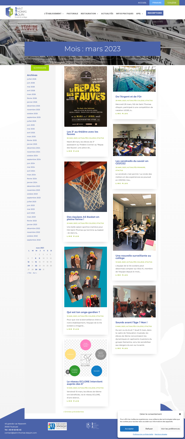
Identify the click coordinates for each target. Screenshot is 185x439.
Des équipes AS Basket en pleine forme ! (83, 218)
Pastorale (72, 13)
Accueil (142, 2)
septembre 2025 (34, 117)
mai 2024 (31, 167)
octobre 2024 (32, 156)
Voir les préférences (170, 429)
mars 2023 (31, 217)
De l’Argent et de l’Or (129, 96)
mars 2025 (31, 136)
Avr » (35, 273)
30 (40, 269)
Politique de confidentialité (143, 434)
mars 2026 (31, 94)
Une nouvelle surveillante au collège (133, 257)
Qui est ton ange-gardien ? (83, 312)
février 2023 (32, 221)
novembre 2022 (33, 232)
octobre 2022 (32, 236)
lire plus (73, 151)
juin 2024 (31, 163)
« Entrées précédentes (73, 412)
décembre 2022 (33, 228)
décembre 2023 (33, 186)
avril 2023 (31, 213)
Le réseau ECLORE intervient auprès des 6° (84, 382)
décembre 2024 (33, 148)
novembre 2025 (33, 110)
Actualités (107, 13)
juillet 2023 (31, 202)
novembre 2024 (33, 152)
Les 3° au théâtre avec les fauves (82, 133)
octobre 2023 (32, 194)
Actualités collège (87, 138)
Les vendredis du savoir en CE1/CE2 (132, 162)
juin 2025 (31, 125)
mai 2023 (31, 209)
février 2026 (32, 98)
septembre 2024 (34, 159)
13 (28, 262)
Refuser (149, 429)
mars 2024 (31, 175)
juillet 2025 (31, 121)
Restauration (88, 13)
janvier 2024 (32, 182)
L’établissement (52, 13)
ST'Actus (100, 138)
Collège (172, 2)
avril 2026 (31, 90)
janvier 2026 (32, 102)
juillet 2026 (31, 79)
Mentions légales (161, 434)
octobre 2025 (32, 113)
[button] (180, 414)
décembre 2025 (33, 106)
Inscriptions (155, 13)
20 (29, 266)
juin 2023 (31, 205)
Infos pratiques (124, 13)
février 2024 (32, 179)
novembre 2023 (33, 190)
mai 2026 (31, 87)
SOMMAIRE (39, 67)
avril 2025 (31, 133)
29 (36, 269)
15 (36, 262)
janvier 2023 (32, 224)
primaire (156, 2)
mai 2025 (31, 129)
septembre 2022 (34, 240)
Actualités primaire (136, 167)
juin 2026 (31, 83)
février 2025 (32, 140)
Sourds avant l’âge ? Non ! (131, 322)
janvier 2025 (32, 144)
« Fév (29, 273)
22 (36, 266)
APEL (138, 13)
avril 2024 (31, 171)
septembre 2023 (34, 198)
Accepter (129, 429)
